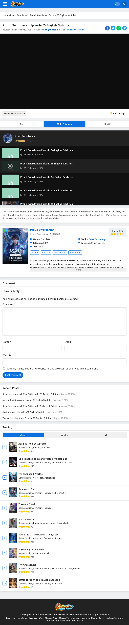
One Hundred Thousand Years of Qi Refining (42, 459)
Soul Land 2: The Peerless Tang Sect (38, 534)
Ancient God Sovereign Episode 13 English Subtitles (27, 400)
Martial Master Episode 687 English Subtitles (24, 412)
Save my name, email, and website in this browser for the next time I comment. (52, 368)
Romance (77, 568)
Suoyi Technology (97, 239)
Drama (36, 523)
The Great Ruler (27, 564)
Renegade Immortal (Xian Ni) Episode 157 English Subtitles (31, 394)
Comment (9, 304)
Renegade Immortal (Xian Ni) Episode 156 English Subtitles (31, 406)
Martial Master (26, 519)
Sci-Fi (65, 493)
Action (35, 252)
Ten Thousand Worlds (30, 474)
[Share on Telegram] (124, 28)
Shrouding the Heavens (31, 549)
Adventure (38, 462)
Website (7, 355)
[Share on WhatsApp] (119, 28)
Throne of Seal (26, 504)
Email (68, 341)
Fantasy (46, 252)
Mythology (75, 252)
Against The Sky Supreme (32, 443)
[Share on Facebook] (107, 28)
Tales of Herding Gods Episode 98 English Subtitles (28, 418)
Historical (56, 462)
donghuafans (50, 29)
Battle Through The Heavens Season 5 (39, 580)
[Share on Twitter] (113, 28)
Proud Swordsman (75, 29)
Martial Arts (60, 252)
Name (7, 341)
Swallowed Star (27, 489)
